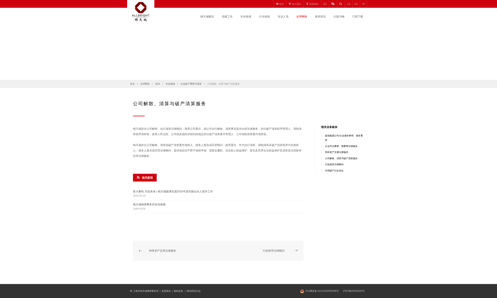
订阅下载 (357, 16)
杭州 (157, 84)
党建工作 (227, 16)
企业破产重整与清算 (191, 84)
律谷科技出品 (194, 291)
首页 (132, 84)
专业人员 (283, 16)
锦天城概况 (207, 16)
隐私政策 (179, 291)
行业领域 (264, 16)
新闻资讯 (320, 16)
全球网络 (301, 16)
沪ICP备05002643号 (354, 291)
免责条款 (166, 291)
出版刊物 (339, 16)
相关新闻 (147, 177)
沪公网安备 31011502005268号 (322, 291)
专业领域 (245, 16)
